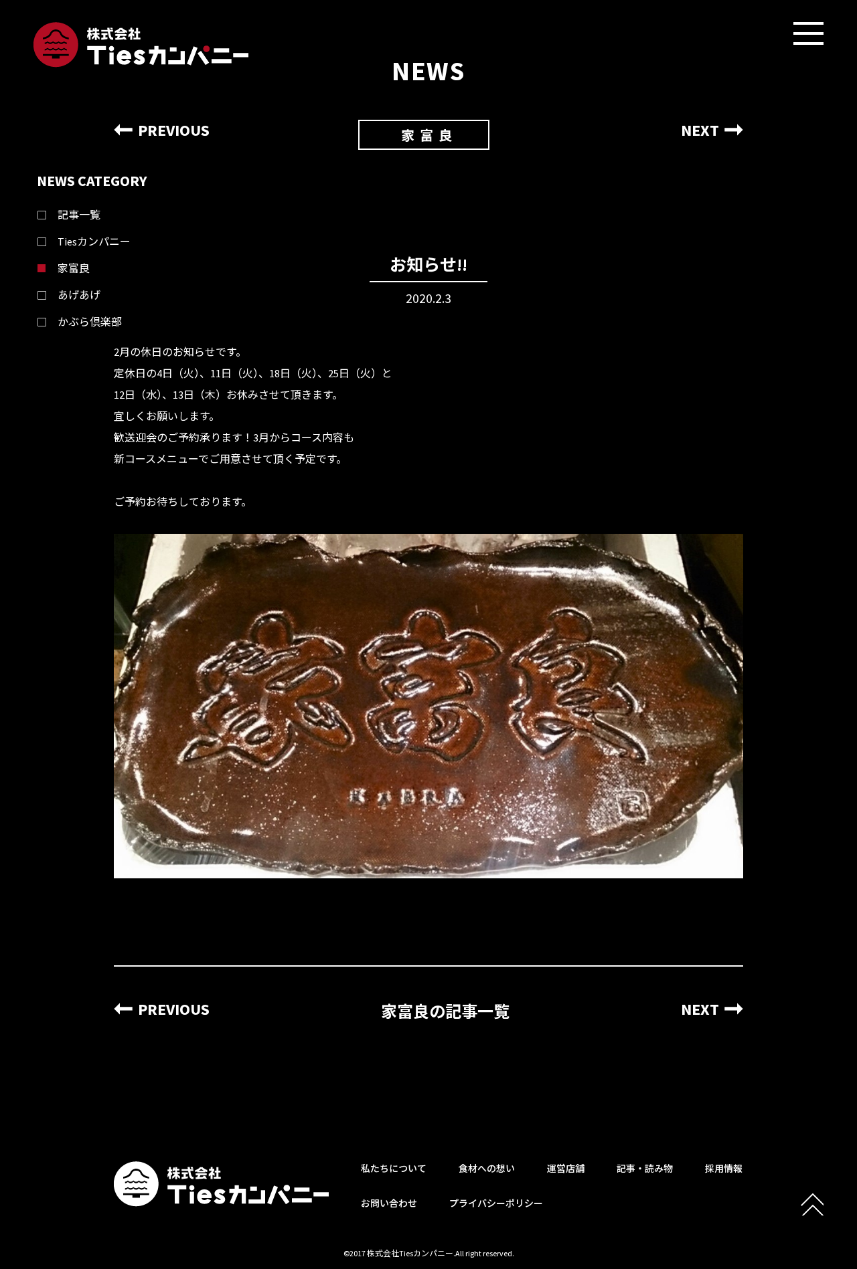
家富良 (74, 268)
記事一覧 (79, 214)
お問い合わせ (389, 1203)
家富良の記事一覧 (445, 1011)
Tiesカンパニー (94, 241)
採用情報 (724, 1169)
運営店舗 (566, 1169)
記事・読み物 (645, 1169)
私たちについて (393, 1169)
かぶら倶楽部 (90, 321)
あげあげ (79, 295)
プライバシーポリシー (496, 1203)
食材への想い (487, 1169)
